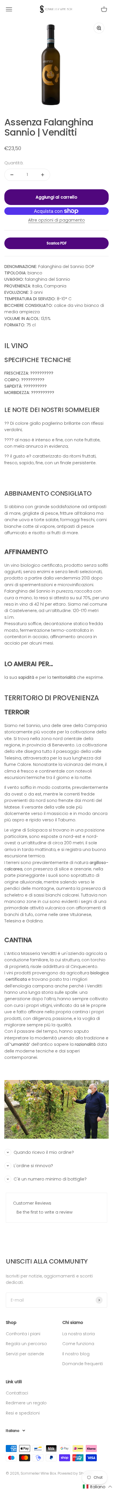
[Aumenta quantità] (42, 175)
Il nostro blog (76, 1354)
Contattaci (17, 1393)
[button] (97, 1486)
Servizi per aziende (25, 1354)
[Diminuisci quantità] (12, 175)
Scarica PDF (57, 243)
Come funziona (78, 1344)
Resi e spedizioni (23, 1413)
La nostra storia (78, 1334)
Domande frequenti (82, 1364)
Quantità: (13, 163)
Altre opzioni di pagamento (56, 220)
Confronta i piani (23, 1334)
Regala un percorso (26, 1344)
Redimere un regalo (26, 1403)
